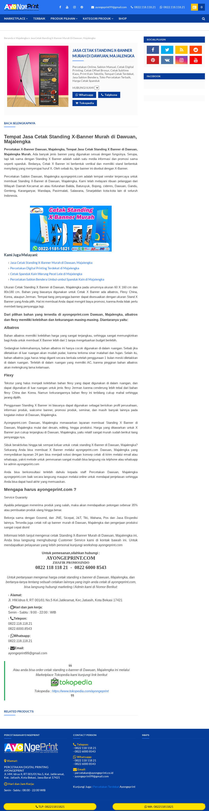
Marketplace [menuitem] (14, 18)
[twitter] (167, 50)
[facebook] (60, 7)
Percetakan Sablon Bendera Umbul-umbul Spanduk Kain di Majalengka (57, 279)
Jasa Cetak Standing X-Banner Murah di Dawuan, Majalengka (51, 262)
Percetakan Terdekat (106, 786)
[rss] (181, 50)
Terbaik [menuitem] (39, 18)
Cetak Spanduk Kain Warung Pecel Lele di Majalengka (46, 274)
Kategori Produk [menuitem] (97, 18)
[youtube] (67, 7)
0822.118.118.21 (145, 7)
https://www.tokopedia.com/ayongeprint (80, 691)
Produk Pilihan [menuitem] (63, 18)
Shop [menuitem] (123, 18)
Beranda (8, 38)
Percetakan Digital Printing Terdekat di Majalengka (44, 268)
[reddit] (196, 50)
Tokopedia (86, 103)
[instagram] (74, 7)
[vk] (167, 60)
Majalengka (22, 38)
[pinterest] (81, 7)
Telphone (110, 95)
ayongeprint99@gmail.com (111, 7)
